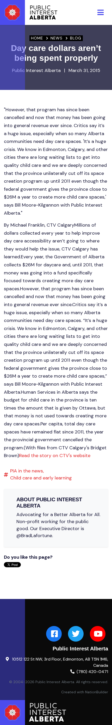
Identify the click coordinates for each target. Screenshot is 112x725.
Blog (75, 38)
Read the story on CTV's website (54, 455)
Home (37, 38)
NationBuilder (96, 692)
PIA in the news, (27, 471)
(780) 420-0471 (92, 671)
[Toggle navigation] (100, 12)
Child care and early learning (41, 478)
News (57, 38)
